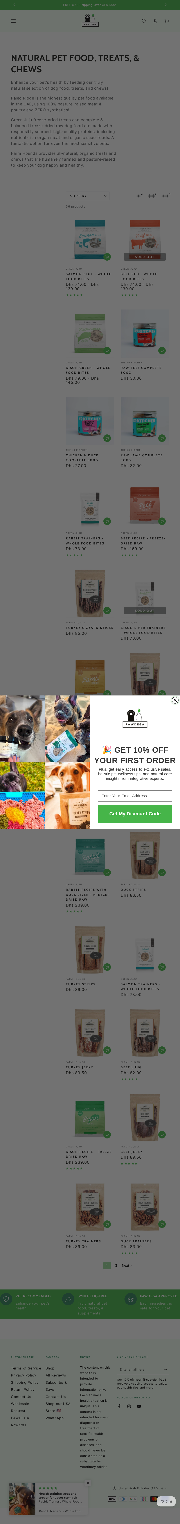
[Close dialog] (175, 700)
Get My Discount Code (135, 813)
